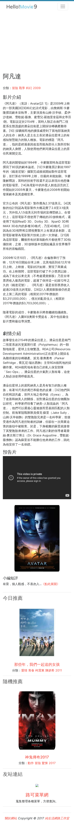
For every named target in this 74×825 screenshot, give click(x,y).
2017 (52, 763)
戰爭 (22, 88)
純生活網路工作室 (57, 818)
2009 (37, 88)
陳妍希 (49, 670)
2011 (58, 670)
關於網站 (11, 818)
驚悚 (45, 763)
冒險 (15, 88)
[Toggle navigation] (62, 6)
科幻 (29, 88)
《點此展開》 (51, 584)
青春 (31, 670)
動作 (31, 763)
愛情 (24, 670)
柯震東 (39, 670)
